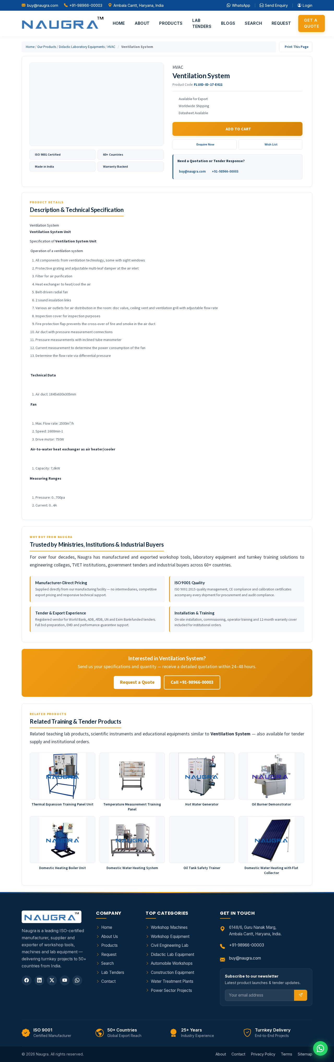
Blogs (228, 23)
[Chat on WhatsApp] (320, 1048)
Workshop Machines (169, 927)
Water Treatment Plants (172, 981)
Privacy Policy (263, 1054)
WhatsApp (241, 5)
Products (170, 23)
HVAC (111, 47)
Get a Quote (311, 23)
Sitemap (305, 1054)
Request (281, 23)
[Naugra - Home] (62, 23)
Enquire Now (205, 144)
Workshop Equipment (170, 936)
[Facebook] (27, 980)
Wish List (271, 144)
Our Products (46, 47)
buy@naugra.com (42, 5)
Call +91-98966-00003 (192, 682)
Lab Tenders (201, 23)
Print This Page (296, 47)
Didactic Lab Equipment (172, 954)
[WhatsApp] (77, 980)
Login (307, 5)
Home (119, 23)
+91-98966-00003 (85, 5)
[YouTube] (65, 980)
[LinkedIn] (39, 980)
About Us (109, 936)
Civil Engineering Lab (169, 945)
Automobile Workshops (172, 963)
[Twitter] (52, 980)
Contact (108, 981)
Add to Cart (238, 128)
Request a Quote (137, 682)
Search (253, 23)
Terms (286, 1054)
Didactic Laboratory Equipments (82, 47)
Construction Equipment (172, 972)
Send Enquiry (276, 5)
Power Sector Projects (171, 990)
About (142, 23)
